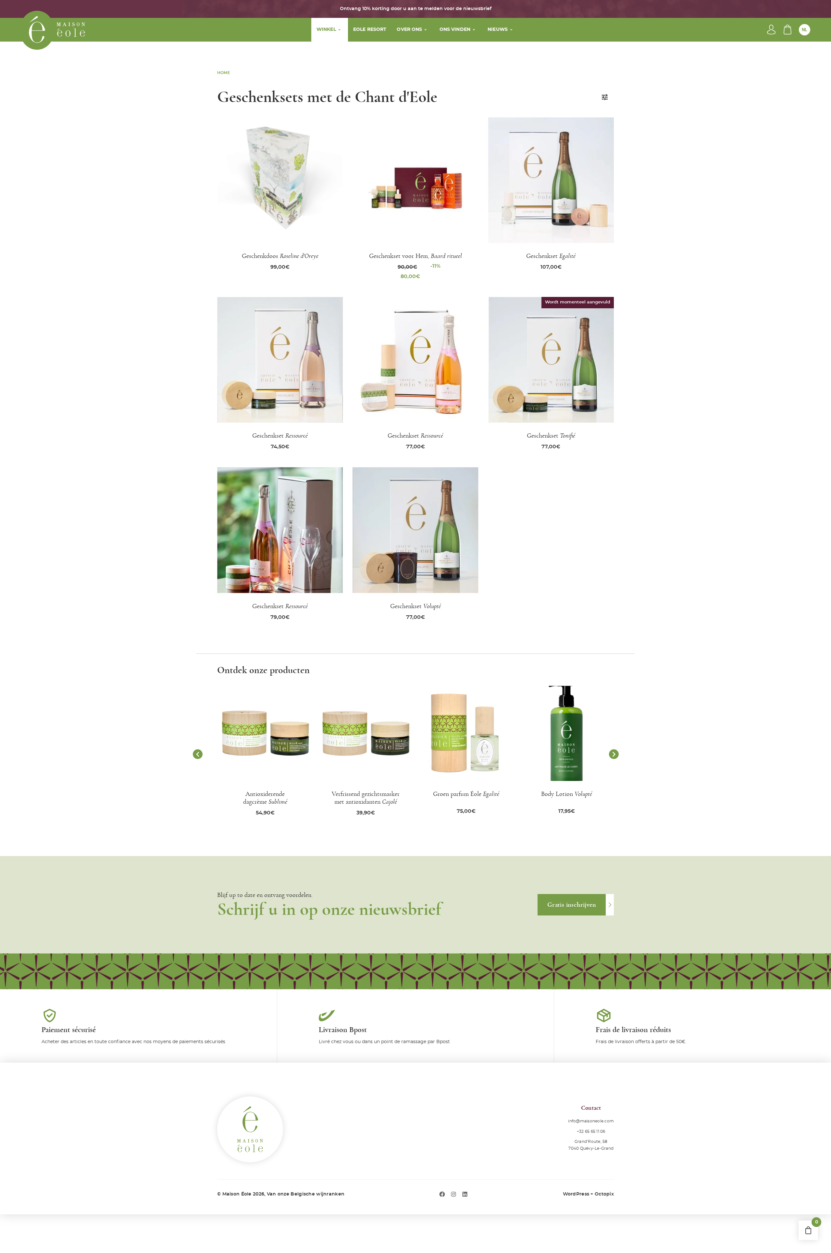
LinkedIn (465, 1194)
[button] (198, 754)
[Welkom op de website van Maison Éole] (37, 30)
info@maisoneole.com (591, 1121)
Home (223, 73)
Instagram (453, 1194)
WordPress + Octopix (588, 1194)
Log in (771, 29)
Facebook (442, 1194)
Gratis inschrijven (571, 904)
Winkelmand (787, 29)
